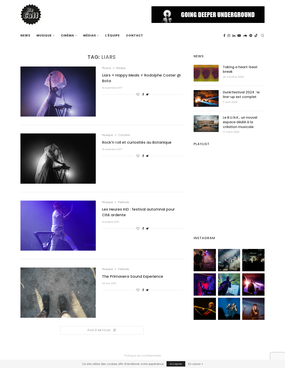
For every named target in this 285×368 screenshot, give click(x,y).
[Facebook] (224, 35)
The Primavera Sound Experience (132, 276)
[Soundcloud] (245, 35)
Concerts (124, 135)
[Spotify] (250, 35)
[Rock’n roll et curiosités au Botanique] (58, 158)
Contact (134, 35)
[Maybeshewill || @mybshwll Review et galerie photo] (205, 260)
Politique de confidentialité (142, 355)
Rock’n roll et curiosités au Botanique (137, 142)
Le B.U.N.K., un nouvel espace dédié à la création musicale (240, 122)
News (25, 35)
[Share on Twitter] (147, 94)
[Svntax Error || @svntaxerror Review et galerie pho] (205, 284)
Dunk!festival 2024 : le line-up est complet (241, 94)
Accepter (176, 364)
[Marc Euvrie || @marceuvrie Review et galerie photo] (205, 309)
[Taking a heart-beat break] (206, 73)
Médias (89, 35)
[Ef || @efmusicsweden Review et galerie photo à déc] (253, 309)
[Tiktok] (256, 35)
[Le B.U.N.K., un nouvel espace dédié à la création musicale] (206, 123)
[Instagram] (228, 35)
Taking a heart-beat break (240, 69)
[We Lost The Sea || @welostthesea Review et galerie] (229, 260)
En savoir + (195, 363)
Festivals (123, 202)
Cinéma (67, 35)
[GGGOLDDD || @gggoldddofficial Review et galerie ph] (229, 309)
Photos (106, 68)
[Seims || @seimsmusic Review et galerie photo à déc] (229, 284)
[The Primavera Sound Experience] (58, 293)
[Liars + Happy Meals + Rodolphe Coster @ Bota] (58, 92)
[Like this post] (137, 94)
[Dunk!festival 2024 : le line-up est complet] (206, 98)
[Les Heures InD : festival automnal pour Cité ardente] (58, 226)
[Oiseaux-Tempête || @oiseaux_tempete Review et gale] (253, 284)
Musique (44, 35)
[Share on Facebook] (143, 94)
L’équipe (112, 35)
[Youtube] (239, 35)
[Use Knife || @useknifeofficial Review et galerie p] (253, 260)
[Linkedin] (233, 35)
